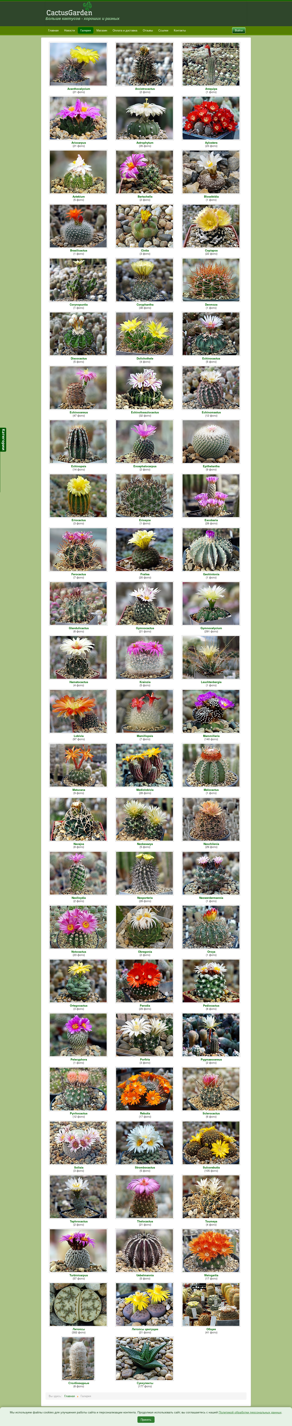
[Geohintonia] (211, 571)
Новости (69, 30)
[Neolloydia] (78, 894)
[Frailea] (145, 571)
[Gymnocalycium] (211, 625)
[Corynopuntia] (78, 301)
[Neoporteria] (145, 894)
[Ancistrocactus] (145, 85)
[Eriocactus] (78, 517)
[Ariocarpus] (78, 139)
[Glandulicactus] (78, 625)
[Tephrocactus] (78, 1218)
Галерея (85, 30)
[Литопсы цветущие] (145, 1326)
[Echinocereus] (78, 409)
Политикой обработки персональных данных (250, 1412)
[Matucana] (78, 786)
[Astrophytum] (145, 139)
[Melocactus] (211, 786)
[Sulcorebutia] (211, 1164)
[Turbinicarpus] (78, 1272)
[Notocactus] (78, 948)
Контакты (180, 30)
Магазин (101, 30)
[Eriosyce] (145, 517)
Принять (146, 1419)
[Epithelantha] (211, 463)
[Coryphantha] (145, 301)
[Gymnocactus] (145, 625)
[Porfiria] (145, 1056)
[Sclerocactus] (211, 1110)
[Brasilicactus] (78, 247)
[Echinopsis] (78, 463)
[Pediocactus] (211, 1002)
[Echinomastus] (211, 409)
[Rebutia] (145, 1110)
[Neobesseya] (145, 840)
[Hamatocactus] (78, 678)
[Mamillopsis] (145, 732)
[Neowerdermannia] (211, 894)
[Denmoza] (211, 301)
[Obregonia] (145, 948)
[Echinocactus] (211, 355)
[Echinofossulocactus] (145, 409)
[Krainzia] (145, 678)
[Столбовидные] (78, 1379)
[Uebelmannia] (145, 1272)
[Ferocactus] (78, 571)
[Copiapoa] (211, 247)
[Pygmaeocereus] (211, 1056)
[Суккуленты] (145, 1379)
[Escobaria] (211, 517)
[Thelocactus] (145, 1218)
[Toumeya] (211, 1218)
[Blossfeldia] (211, 193)
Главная (53, 30)
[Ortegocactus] (78, 1002)
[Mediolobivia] (145, 786)
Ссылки (163, 30)
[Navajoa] (78, 840)
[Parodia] (145, 1002)
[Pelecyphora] (78, 1056)
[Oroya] (211, 948)
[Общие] (211, 1326)
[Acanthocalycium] (78, 85)
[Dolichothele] (145, 355)
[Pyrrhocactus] (78, 1110)
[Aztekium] (78, 193)
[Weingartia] (211, 1272)
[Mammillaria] (211, 732)
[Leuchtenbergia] (211, 678)
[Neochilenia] (211, 840)
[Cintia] (145, 247)
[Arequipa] (211, 85)
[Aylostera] (211, 139)
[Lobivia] (78, 732)
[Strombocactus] (145, 1164)
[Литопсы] (78, 1326)
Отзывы (148, 30)
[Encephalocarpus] (145, 463)
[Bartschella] (145, 193)
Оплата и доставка (125, 30)
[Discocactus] (78, 355)
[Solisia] (78, 1164)
